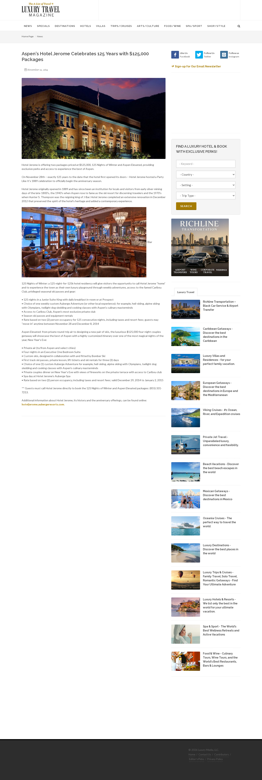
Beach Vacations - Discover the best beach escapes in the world (221, 468)
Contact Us (205, 754)
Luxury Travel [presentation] (185, 292)
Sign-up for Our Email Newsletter (198, 66)
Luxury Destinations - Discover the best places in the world (220, 549)
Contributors (221, 754)
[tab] (185, 292)
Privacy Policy (215, 759)
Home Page (28, 36)
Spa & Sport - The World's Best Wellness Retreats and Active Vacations (221, 630)
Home (192, 754)
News (40, 36)
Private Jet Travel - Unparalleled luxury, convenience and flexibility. (221, 441)
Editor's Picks (196, 759)
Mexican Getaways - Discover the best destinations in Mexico (217, 495)
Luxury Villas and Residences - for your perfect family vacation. (219, 359)
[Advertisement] (169, 9)
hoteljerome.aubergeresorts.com (43, 404)
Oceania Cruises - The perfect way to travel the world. (219, 522)
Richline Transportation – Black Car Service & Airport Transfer (220, 305)
